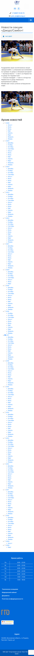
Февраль (10, 137)
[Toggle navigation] (31, 20)
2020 (7, 270)
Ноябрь (10, 145)
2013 (7, 438)
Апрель (10, 133)
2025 (7, 141)
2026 (7, 123)
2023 (7, 192)
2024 (7, 166)
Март (9, 135)
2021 (7, 244)
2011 (7, 490)
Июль (9, 127)
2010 (7, 515)
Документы (5, 595)
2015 (7, 386)
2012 (7, 464)
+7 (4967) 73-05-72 (18, 13)
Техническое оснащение (10, 589)
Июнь (9, 129)
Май (9, 131)
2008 (7, 545)
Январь (10, 139)
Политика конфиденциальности (12, 599)
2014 (7, 412)
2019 (7, 285)
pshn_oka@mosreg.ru (18, 16)
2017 (7, 335)
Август (10, 125)
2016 (7, 361)
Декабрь (10, 143)
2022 (7, 218)
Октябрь (10, 147)
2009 (7, 541)
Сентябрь (11, 149)
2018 (7, 311)
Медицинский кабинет (9, 592)
